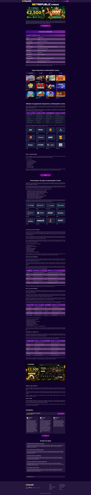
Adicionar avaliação (60, 413)
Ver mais (45, 435)
